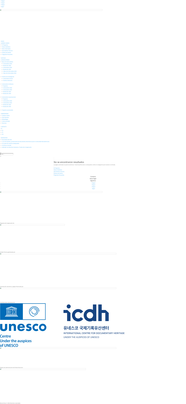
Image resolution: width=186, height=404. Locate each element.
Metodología (5, 119)
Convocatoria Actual (8, 78)
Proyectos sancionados (7, 110)
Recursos (4, 123)
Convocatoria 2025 (7, 67)
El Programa (5, 45)
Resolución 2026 (7, 65)
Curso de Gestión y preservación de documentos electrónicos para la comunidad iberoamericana (25, 141)
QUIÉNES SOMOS (5, 43)
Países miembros (6, 47)
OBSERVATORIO (5, 113)
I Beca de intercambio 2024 (9, 73)
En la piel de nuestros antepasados (10, 143)
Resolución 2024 (7, 93)
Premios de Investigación (8, 76)
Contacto (93, 176)
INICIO (2, 41)
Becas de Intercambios (7, 61)
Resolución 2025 (7, 69)
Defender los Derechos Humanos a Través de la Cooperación (17, 147)
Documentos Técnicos (7, 50)
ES (1, 128)
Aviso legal (93, 178)
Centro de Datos (6, 121)
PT (2, 132)
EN (2, 134)
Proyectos (5, 86)
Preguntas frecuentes (7, 54)
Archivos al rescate (6, 145)
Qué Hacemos (5, 117)
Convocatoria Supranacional (9, 97)
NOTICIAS (3, 58)
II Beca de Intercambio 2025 (10, 71)
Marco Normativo (6, 48)
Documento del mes (7, 139)
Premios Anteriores (7, 80)
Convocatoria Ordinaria (7, 84)
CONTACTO (3, 126)
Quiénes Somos (6, 115)
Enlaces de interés (6, 52)
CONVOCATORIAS (5, 60)
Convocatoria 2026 (7, 63)
